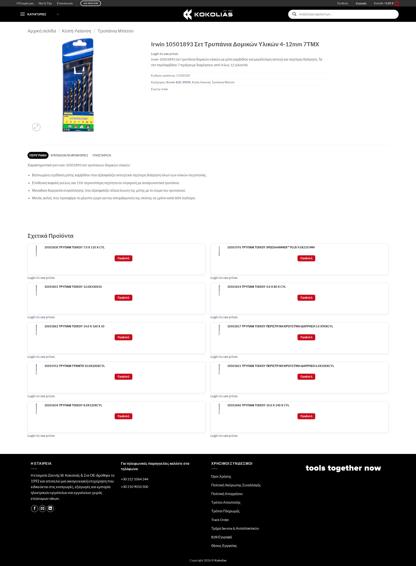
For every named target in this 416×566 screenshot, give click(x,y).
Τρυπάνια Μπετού (115, 30)
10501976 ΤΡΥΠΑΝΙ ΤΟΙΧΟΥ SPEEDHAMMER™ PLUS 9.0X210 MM (271, 247)
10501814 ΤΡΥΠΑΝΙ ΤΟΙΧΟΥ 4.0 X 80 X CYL (256, 286)
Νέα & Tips (45, 3)
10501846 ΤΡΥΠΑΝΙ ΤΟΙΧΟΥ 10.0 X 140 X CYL (258, 405)
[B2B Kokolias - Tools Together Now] (208, 14)
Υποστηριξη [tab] (101, 155)
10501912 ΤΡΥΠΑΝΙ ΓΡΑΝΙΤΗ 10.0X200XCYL (74, 366)
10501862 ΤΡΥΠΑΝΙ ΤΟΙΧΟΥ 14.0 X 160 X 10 (74, 326)
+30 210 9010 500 (134, 486)
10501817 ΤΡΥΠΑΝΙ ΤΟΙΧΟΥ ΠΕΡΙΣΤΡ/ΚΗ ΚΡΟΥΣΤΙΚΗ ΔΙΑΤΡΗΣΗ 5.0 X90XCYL (280, 326)
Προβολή (123, 258)
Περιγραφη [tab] (37, 155)
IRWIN (186, 82)
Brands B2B (173, 82)
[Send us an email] (42, 508)
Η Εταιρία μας (25, 3)
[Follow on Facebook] (34, 508)
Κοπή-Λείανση (76, 30)
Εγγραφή (361, 3)
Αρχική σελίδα (42, 30)
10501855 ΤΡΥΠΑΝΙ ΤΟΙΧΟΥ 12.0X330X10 (73, 286)
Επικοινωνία (65, 3)
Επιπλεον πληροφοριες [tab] (69, 155)
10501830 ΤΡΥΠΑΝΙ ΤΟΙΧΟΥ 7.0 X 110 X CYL (74, 247)
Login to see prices (164, 53)
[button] (386, 3)
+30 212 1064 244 (134, 479)
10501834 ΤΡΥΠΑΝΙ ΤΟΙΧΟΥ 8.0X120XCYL (73, 405)
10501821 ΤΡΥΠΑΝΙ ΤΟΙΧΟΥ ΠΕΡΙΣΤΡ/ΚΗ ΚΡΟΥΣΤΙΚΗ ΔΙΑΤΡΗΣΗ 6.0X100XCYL (280, 366)
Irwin (165, 89)
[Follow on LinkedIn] (50, 508)
